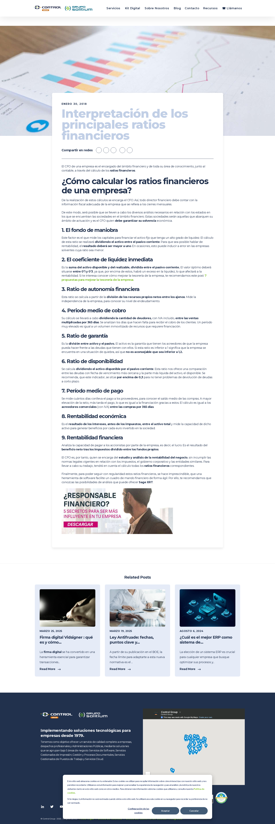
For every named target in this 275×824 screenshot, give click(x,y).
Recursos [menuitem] (210, 8)
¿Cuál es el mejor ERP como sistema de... (206, 640)
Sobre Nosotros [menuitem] (157, 8)
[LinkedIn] (130, 150)
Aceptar (165, 810)
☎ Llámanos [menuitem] (232, 8)
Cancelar (194, 810)
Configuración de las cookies (138, 810)
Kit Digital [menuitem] (132, 8)
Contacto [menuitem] (192, 8)
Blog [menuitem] (177, 8)
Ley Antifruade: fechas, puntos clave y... (132, 640)
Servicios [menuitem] (113, 8)
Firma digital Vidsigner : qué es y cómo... (66, 640)
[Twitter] (122, 150)
